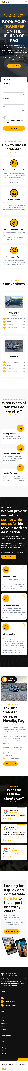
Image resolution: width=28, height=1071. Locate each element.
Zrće (3, 1045)
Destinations (13, 65)
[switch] (5, 117)
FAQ (3, 1026)
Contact (4, 1029)
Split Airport (5, 1054)
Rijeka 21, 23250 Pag (10, 998)
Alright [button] (3, 1068)
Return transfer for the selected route (15, 121)
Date (4, 106)
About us (4, 1023)
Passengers (6, 98)
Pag (3, 1041)
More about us (10, 763)
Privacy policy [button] (7, 1065)
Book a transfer (8, 556)
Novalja (4, 1048)
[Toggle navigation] (26, 2)
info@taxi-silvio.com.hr (11, 1005)
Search (13, 128)
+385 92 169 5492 (10, 1001)
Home (4, 1017)
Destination (6, 91)
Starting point (6, 83)
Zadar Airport (5, 1051)
